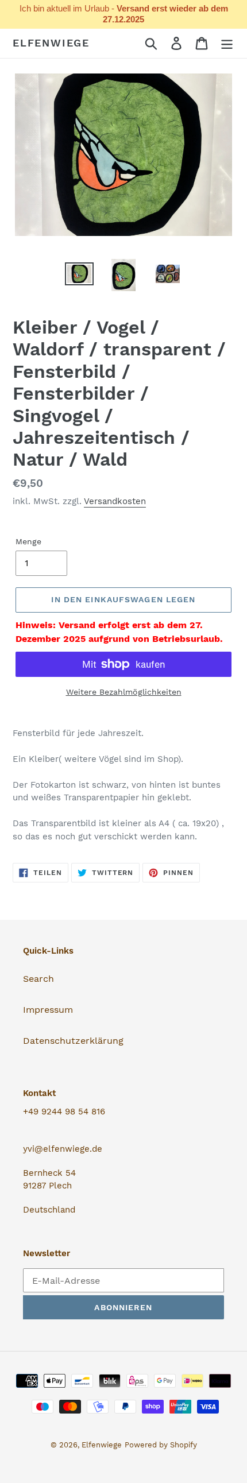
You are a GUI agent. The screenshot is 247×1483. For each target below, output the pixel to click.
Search (38, 978)
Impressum (48, 1009)
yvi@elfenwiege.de (62, 1149)
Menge (28, 541)
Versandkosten (115, 501)
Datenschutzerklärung (73, 1040)
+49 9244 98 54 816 (64, 1111)
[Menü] (227, 43)
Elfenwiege (51, 43)
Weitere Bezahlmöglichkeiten (124, 691)
